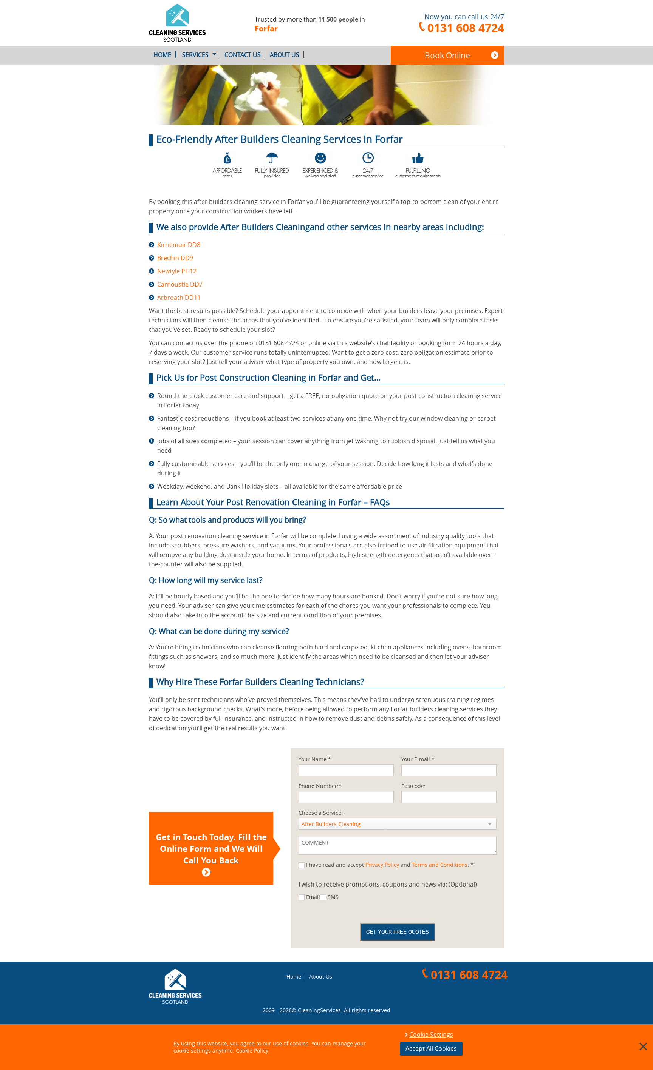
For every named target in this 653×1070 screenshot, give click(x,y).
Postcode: (413, 785)
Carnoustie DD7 (180, 284)
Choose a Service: (321, 812)
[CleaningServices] (190, 23)
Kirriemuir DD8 (178, 245)
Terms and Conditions (439, 864)
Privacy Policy (382, 864)
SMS (333, 896)
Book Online (447, 55)
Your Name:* (315, 759)
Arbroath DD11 (179, 297)
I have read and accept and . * (390, 864)
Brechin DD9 (175, 258)
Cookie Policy (252, 1050)
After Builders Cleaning (331, 824)
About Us (284, 55)
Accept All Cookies (431, 1048)
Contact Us (242, 55)
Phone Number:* (320, 785)
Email (313, 896)
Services (195, 55)
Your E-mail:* (418, 759)
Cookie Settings (431, 1035)
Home (162, 55)
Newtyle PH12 (177, 271)
